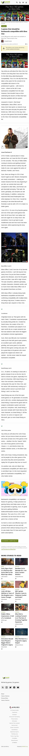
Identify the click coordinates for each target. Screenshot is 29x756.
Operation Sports (14, 731)
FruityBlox (14, 738)
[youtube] (18, 687)
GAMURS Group (25, 746)
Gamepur (14, 714)
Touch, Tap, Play (15, 736)
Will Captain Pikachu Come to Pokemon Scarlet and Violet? (20, 594)
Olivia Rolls (4, 599)
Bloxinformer (14, 740)
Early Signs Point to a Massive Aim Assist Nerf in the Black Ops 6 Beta (7, 571)
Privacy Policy (4, 698)
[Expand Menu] (23, 2)
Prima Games (14, 719)
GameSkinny (15, 729)
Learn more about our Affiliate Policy (8, 549)
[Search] (16, 2)
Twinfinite (14, 712)
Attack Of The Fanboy (14, 716)
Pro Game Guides (14, 710)
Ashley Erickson (19, 624)
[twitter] (10, 687)
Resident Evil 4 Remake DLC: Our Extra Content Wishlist (21, 571)
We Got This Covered (14, 723)
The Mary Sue (14, 734)
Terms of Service (5, 696)
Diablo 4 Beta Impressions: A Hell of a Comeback (7, 616)
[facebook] (14, 687)
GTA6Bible (14, 742)
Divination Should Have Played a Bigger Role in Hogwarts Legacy (7, 642)
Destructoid (14, 725)
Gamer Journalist (14, 727)
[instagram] (6, 687)
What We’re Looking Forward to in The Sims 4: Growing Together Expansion (21, 618)
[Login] (26, 2)
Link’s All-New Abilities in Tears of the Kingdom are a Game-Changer (7, 594)
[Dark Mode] (20, 2)
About (2, 694)
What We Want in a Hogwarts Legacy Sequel (21, 641)
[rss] (2, 687)
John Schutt (4, 576)
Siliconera (14, 721)
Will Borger (4, 620)
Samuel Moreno (19, 576)
